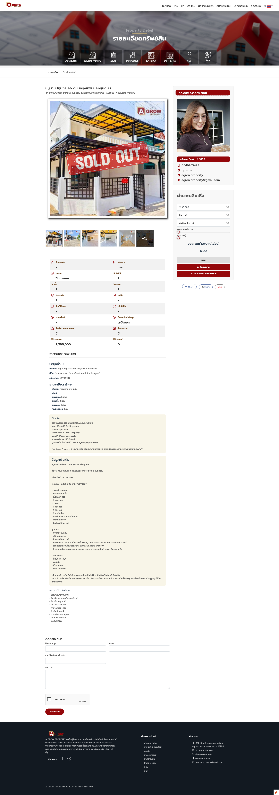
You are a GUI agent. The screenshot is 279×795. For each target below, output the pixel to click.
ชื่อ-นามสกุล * (51, 643)
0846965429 (190, 165)
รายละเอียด (53, 72)
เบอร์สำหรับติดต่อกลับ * (56, 655)
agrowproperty (192, 175)
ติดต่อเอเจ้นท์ (69, 72)
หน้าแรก (166, 6)
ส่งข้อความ (55, 711)
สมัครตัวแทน (223, 6)
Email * (112, 643)
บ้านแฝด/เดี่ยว (71, 60)
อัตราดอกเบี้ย (185, 229)
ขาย (176, 6)
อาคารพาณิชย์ (132, 60)
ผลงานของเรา (205, 6)
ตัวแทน (191, 6)
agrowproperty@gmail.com (200, 180)
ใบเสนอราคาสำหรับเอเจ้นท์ (205, 273)
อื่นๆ (208, 60)
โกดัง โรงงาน (170, 60)
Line (220, 286)
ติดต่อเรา (256, 6)
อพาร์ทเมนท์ (151, 60)
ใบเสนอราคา (204, 267)
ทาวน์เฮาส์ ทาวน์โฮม (92, 60)
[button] (268, 7)
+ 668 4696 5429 (204, 750)
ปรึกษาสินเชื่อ (241, 6)
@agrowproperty (203, 754)
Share (191, 286)
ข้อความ (48, 667)
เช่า (182, 6)
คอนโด (113, 60)
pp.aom (186, 170)
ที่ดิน (189, 60)
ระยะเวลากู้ (182, 235)
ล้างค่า (203, 260)
